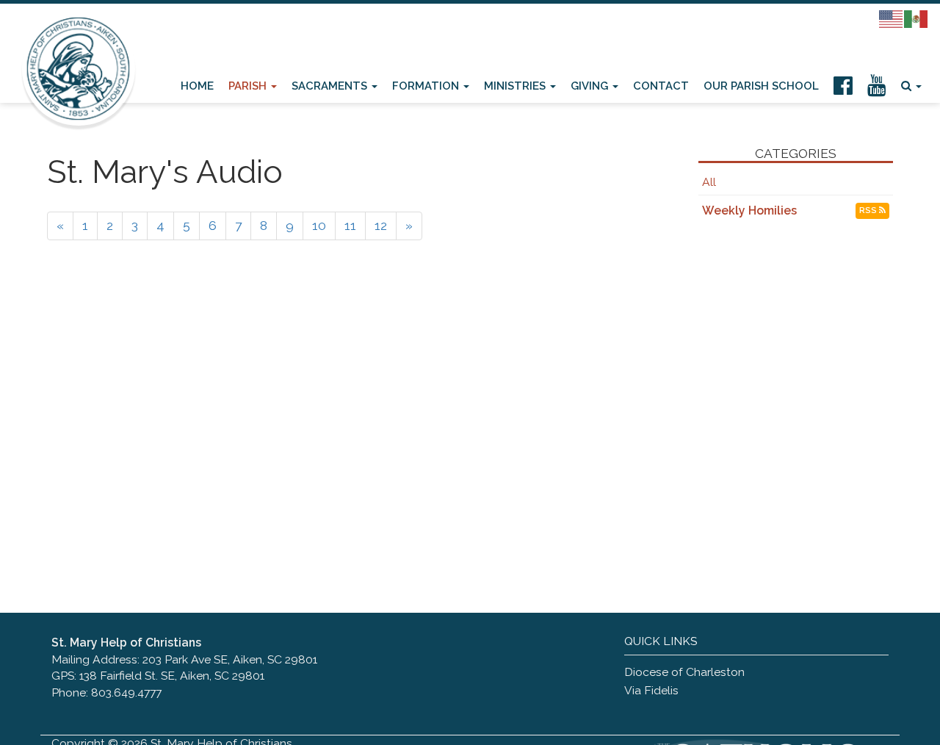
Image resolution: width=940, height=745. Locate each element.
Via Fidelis (651, 690)
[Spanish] (916, 18)
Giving (591, 85)
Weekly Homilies (749, 210)
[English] (891, 18)
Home (197, 85)
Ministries (516, 85)
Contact (661, 85)
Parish (249, 85)
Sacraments (331, 85)
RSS (869, 210)
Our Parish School (761, 85)
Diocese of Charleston (684, 672)
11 (350, 225)
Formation (427, 85)
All (709, 182)
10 (319, 225)
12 (381, 225)
